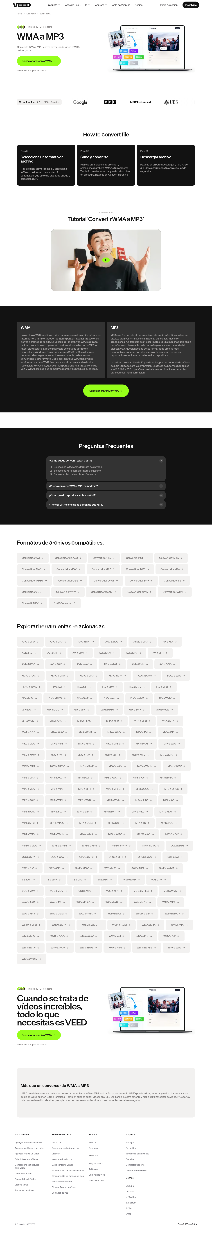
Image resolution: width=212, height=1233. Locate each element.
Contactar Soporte (135, 1164)
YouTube (130, 1186)
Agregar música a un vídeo (28, 1142)
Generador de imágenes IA (65, 1148)
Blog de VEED (95, 1163)
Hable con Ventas (120, 5)
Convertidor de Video (25, 1179)
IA (86, 5)
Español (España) (186, 1224)
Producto (52, 5)
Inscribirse (191, 5)
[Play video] (105, 260)
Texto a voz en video (62, 1181)
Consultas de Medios (136, 1170)
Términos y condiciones (137, 1153)
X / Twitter (131, 1197)
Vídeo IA (56, 1153)
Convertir (31, 13)
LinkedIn (130, 1191)
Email (128, 1214)
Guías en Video (96, 1180)
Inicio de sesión (169, 5)
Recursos (99, 5)
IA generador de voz (62, 1159)
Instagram (131, 1202)
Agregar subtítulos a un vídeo (29, 1148)
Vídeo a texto (21, 1184)
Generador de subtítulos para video (27, 1166)
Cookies (130, 1159)
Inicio (19, 13)
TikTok (129, 1208)
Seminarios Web (97, 1174)
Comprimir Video (23, 1173)
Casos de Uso (71, 5)
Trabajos (130, 1142)
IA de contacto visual (62, 1164)
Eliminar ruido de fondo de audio (68, 1170)
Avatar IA (56, 1142)
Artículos (93, 1169)
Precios (138, 5)
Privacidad (131, 1148)
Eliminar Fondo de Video (64, 1187)
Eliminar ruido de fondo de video (68, 1176)
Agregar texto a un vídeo (27, 1153)
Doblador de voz (60, 1192)
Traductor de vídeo (24, 1190)
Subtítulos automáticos (26, 1159)
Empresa (93, 1148)
